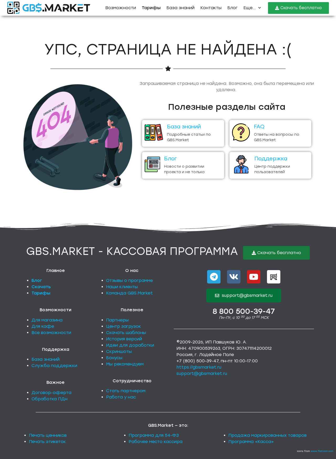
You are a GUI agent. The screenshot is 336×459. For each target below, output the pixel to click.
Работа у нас (121, 397)
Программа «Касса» (251, 441)
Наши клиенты (122, 286)
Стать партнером (125, 390)
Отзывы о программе (129, 280)
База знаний (180, 7)
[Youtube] (253, 276)
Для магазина (47, 320)
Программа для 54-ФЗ (154, 435)
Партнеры (117, 320)
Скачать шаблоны (126, 332)
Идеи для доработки (130, 345)
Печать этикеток (47, 441)
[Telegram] (213, 276)
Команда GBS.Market (129, 293)
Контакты (211, 7)
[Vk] (233, 276)
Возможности (120, 7)
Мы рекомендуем (125, 364)
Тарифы (41, 293)
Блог (232, 7)
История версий (124, 338)
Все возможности (51, 332)
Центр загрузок (123, 326)
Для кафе (43, 326)
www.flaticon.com (322, 451)
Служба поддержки (54, 365)
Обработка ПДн (49, 398)
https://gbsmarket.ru (198, 367)
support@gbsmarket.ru (201, 373)
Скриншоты (119, 351)
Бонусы (114, 357)
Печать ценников (48, 435)
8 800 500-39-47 (244, 311)
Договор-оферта (51, 392)
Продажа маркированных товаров (267, 435)
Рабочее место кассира (155, 441)
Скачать (41, 286)
